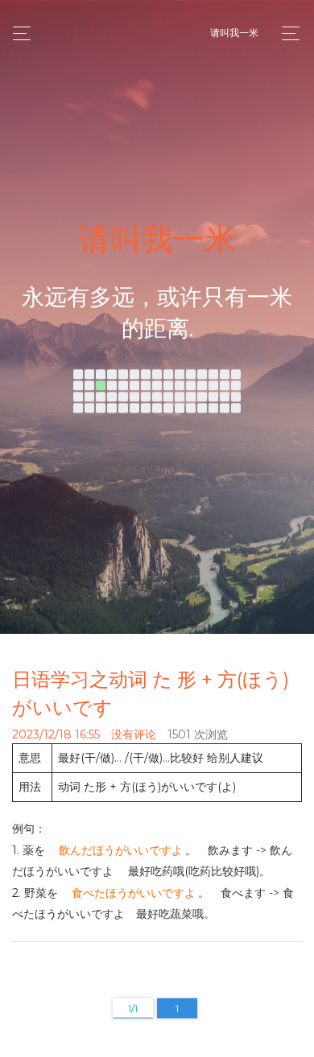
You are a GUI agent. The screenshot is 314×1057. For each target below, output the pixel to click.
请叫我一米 (234, 33)
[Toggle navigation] (286, 33)
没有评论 (133, 734)
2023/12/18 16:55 (56, 734)
